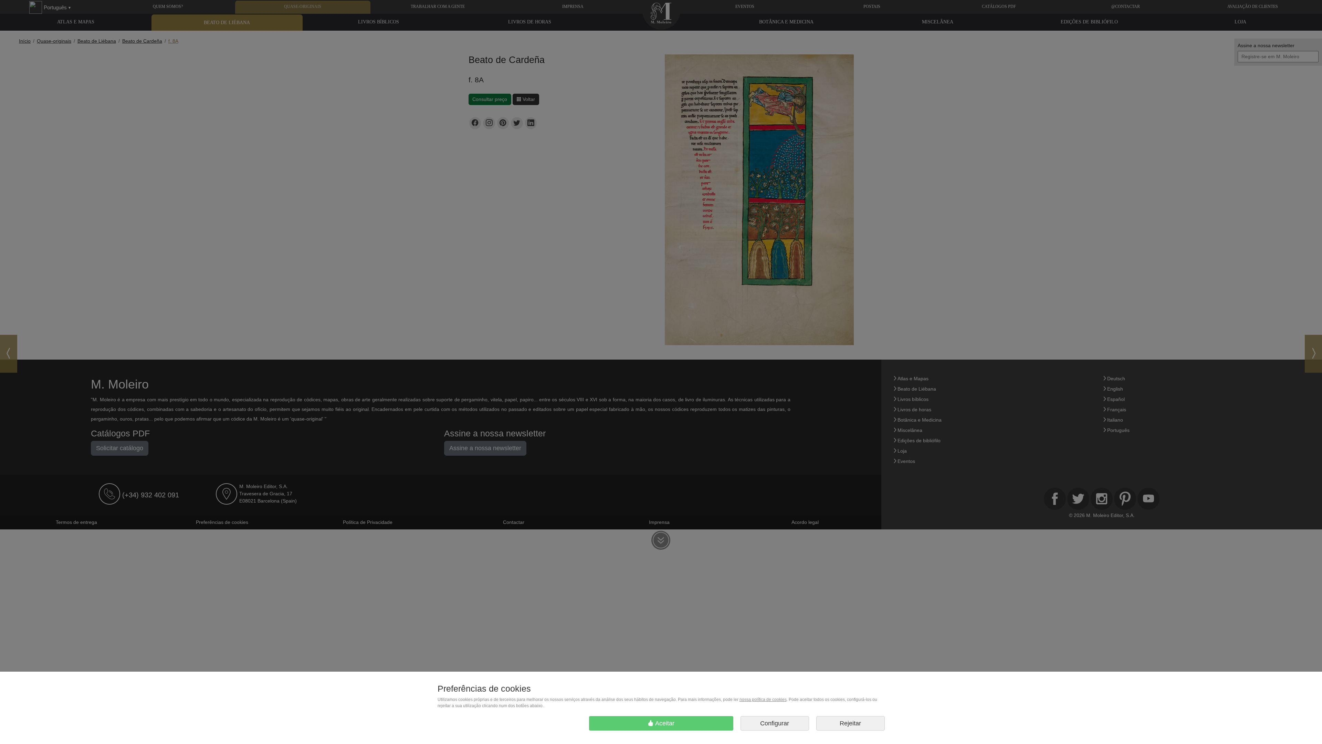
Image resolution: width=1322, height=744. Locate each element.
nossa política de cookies (763, 699)
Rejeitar (850, 723)
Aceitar (664, 723)
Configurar (774, 723)
